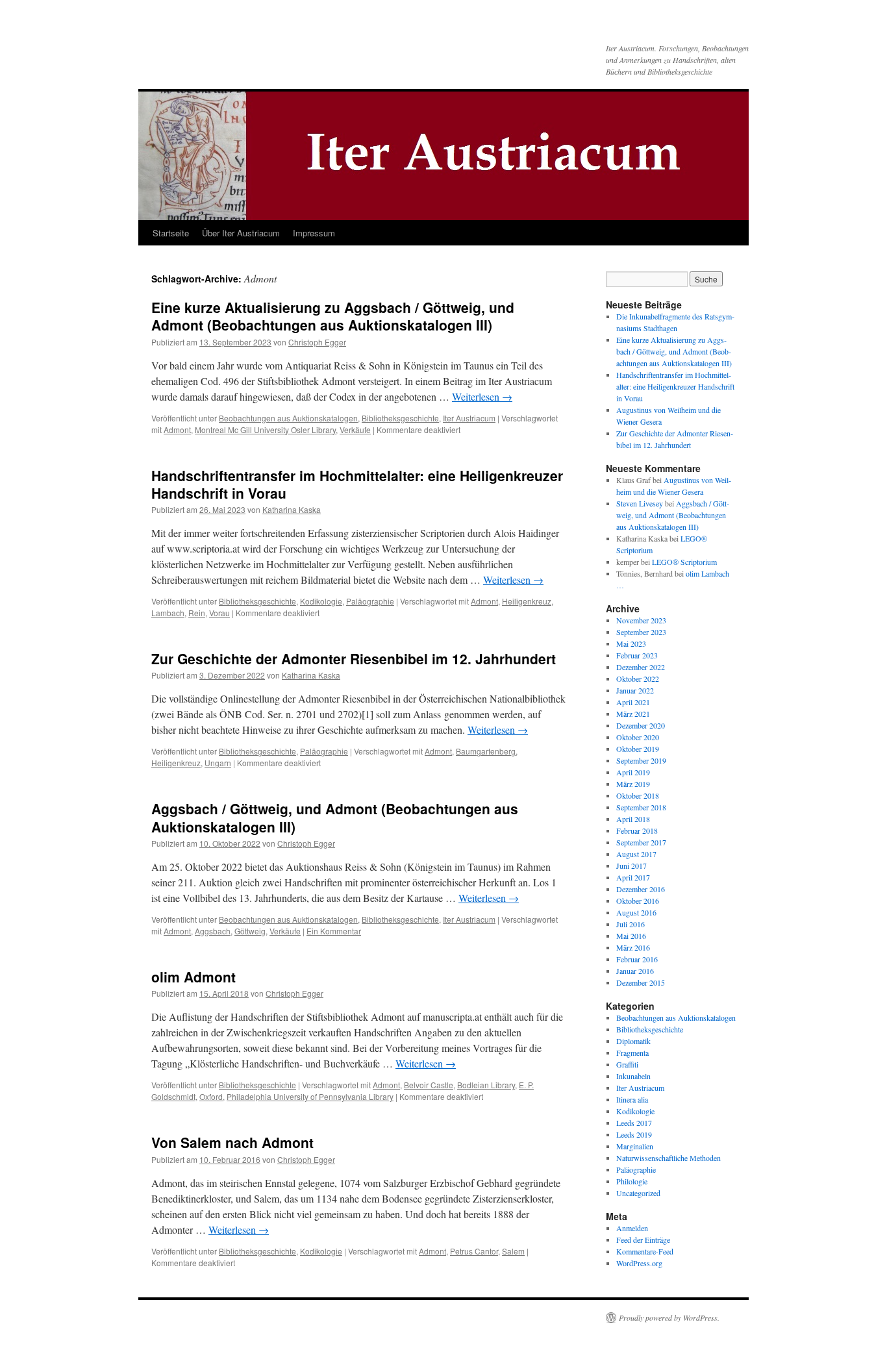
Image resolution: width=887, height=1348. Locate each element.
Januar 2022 (635, 690)
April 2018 (633, 819)
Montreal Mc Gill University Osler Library (265, 429)
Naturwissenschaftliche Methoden (668, 1158)
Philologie (631, 1181)
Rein (196, 612)
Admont (177, 429)
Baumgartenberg (486, 750)
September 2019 (641, 760)
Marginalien (634, 1146)
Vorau (219, 612)
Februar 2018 (637, 830)
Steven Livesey (639, 503)
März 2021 (633, 713)
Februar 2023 (637, 655)
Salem (513, 1250)
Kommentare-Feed (644, 1251)
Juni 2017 (631, 865)
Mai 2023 (631, 643)
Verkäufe (355, 429)
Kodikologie (321, 600)
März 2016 (633, 947)
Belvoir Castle (428, 1084)
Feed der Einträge (643, 1239)
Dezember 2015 (640, 982)
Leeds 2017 (634, 1122)
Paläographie (370, 600)
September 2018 (641, 807)
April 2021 (633, 702)
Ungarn (218, 762)
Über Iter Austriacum (241, 233)
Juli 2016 (630, 924)
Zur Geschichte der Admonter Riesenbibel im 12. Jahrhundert (353, 658)
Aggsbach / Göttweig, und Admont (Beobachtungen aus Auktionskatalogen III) (334, 817)
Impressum (314, 233)
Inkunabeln (633, 1076)
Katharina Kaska (291, 509)
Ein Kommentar (333, 930)
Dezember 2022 (640, 667)
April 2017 (633, 877)
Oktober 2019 (637, 748)
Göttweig (250, 930)
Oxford (211, 1096)
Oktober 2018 (637, 795)
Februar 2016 (637, 959)
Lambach (167, 612)
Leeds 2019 (634, 1134)
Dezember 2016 (640, 889)
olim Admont (193, 976)
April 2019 (633, 772)
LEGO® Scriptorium (684, 561)
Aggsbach (213, 930)
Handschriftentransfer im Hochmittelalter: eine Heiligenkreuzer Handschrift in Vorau (357, 484)
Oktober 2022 (637, 678)
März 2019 (633, 784)
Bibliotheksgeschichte (400, 417)
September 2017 (641, 842)
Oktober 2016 (637, 900)
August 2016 (636, 912)
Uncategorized (638, 1193)
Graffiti (627, 1064)
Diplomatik (633, 1041)
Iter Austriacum (469, 417)
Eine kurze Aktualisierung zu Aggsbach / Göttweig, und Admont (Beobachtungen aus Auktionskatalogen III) (332, 315)
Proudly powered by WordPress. (669, 1317)
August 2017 (636, 854)
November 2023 (641, 620)
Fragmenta (632, 1052)
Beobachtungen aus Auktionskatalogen (288, 417)
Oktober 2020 (637, 737)
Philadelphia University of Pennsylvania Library (310, 1096)
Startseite (171, 233)
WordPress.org (639, 1263)
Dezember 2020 (640, 725)
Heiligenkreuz (526, 600)
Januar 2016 (635, 971)
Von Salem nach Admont (232, 1142)
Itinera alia (632, 1099)
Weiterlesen (482, 396)
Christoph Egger (317, 341)
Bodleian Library (486, 1084)
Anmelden (632, 1228)
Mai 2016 (631, 935)
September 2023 (641, 632)
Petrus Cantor (474, 1250)
